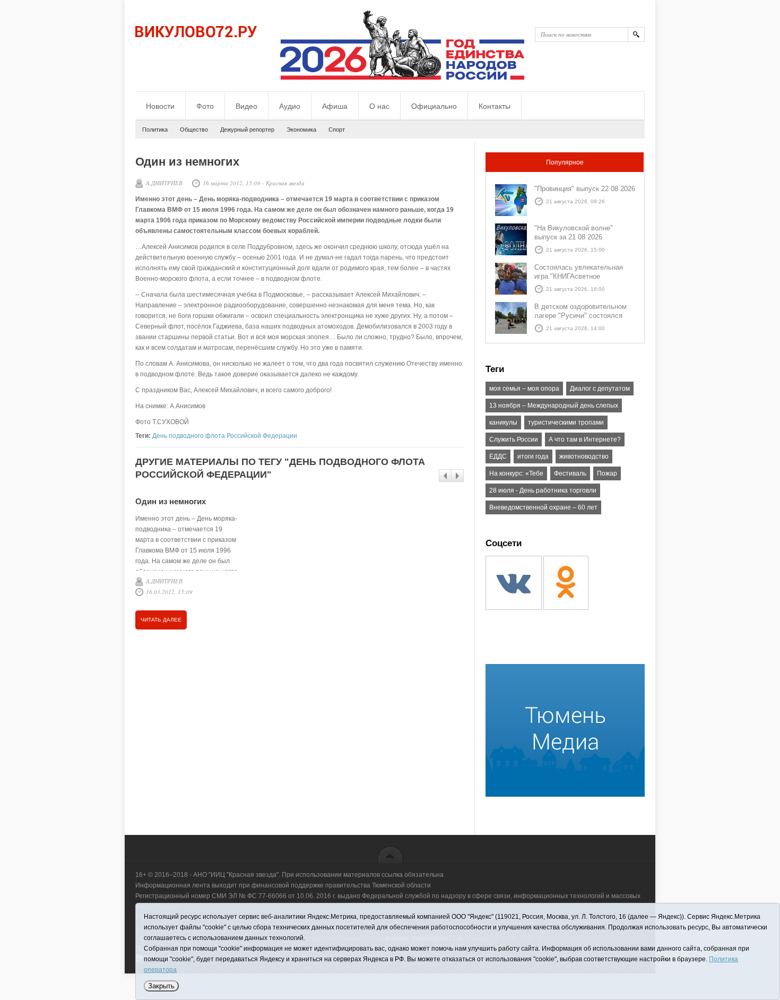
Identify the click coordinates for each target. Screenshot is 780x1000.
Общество (194, 129)
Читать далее (161, 620)
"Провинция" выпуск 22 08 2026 (584, 189)
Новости (160, 106)
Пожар (607, 473)
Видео (246, 106)
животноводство (584, 456)
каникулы (503, 422)
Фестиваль (570, 473)
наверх (390, 854)
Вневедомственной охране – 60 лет (543, 507)
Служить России (513, 439)
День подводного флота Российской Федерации (224, 435)
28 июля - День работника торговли (542, 490)
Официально (434, 106)
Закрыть (161, 986)
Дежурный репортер (247, 129)
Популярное (565, 162)
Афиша (335, 106)
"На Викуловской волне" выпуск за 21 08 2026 (573, 232)
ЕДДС (498, 456)
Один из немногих (170, 501)
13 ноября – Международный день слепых (553, 405)
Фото (205, 106)
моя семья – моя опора (524, 388)
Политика (155, 129)
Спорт (336, 129)
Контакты (494, 106)
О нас (379, 106)
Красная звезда (285, 183)
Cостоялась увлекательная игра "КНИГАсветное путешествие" (578, 276)
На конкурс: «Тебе (516, 473)
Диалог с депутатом (600, 388)
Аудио (289, 106)
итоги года (533, 456)
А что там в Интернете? (585, 439)
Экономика (301, 129)
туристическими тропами (566, 422)
